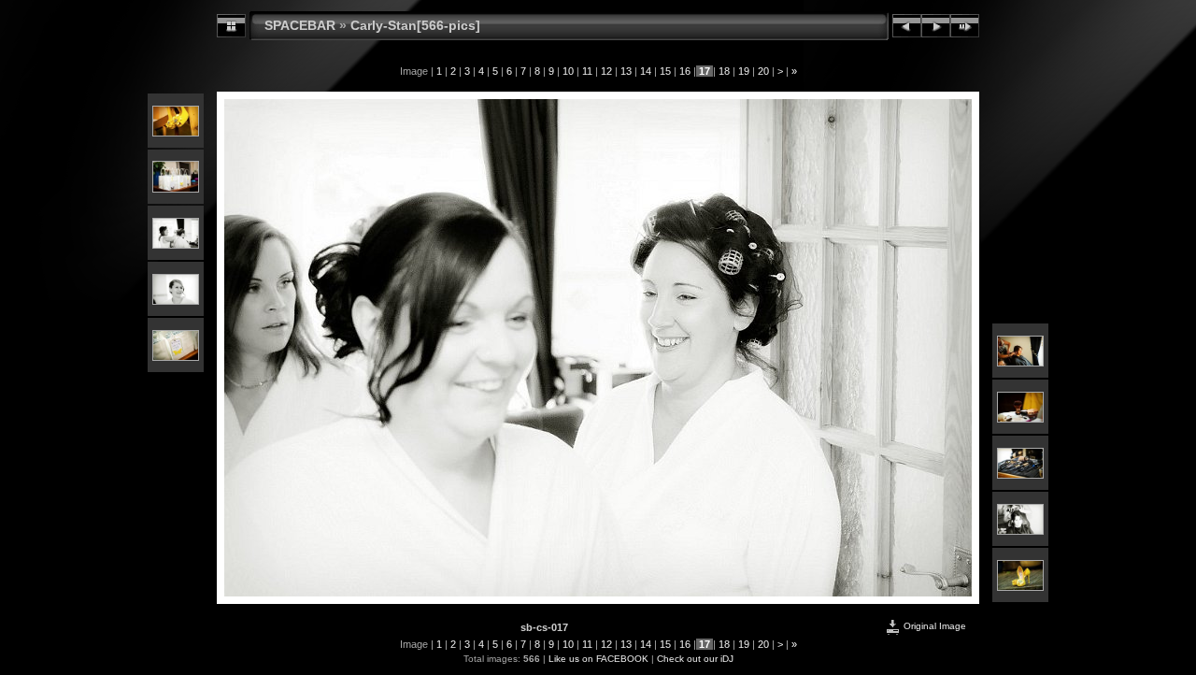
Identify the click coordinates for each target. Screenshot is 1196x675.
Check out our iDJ (695, 658)
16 (684, 71)
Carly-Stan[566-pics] (415, 25)
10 (568, 71)
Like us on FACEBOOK (598, 658)
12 (606, 71)
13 (626, 71)
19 (743, 71)
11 (587, 71)
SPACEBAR (299, 25)
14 (645, 71)
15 (665, 71)
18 (724, 71)
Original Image (933, 626)
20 (763, 71)
